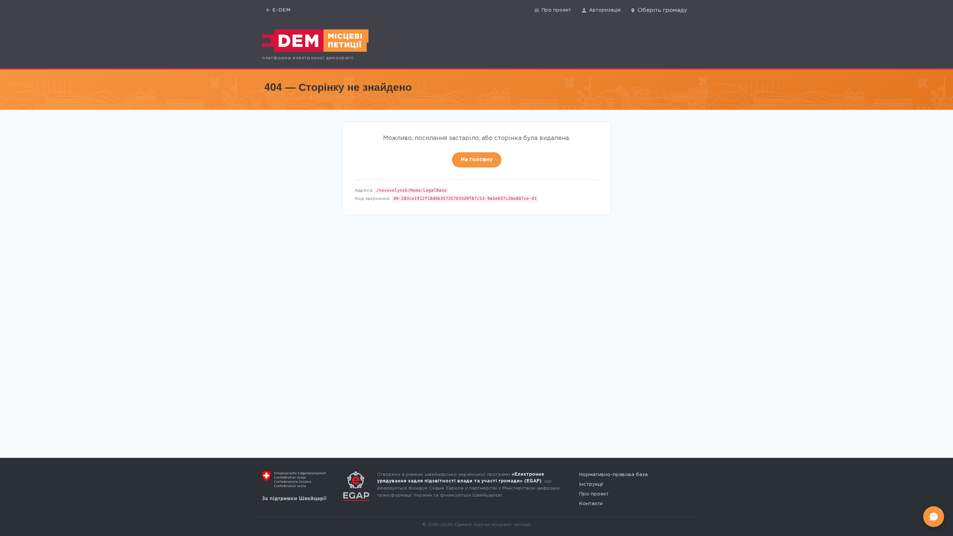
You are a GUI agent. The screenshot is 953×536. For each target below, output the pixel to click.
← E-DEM (278, 10)
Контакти (591, 504)
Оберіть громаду (662, 10)
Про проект (556, 10)
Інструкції (591, 484)
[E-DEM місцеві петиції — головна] (315, 40)
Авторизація (605, 10)
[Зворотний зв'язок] (933, 516)
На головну (477, 159)
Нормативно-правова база (613, 475)
